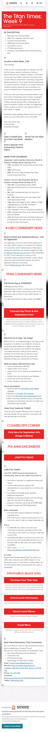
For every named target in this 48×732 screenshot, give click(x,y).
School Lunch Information (24, 598)
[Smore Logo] (11, 3)
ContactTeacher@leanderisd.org (21, 663)
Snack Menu (24, 625)
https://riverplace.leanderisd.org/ (23, 666)
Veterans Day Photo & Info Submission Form (24, 313)
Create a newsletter (12, 726)
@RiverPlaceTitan (16, 680)
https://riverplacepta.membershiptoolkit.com (23, 550)
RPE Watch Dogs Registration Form (28, 396)
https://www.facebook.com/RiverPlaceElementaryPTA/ (24, 678)
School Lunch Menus (24, 611)
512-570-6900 (15, 673)
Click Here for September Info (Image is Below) (24, 434)
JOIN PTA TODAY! (24, 457)
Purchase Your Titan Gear (24, 580)
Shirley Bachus (15, 265)
